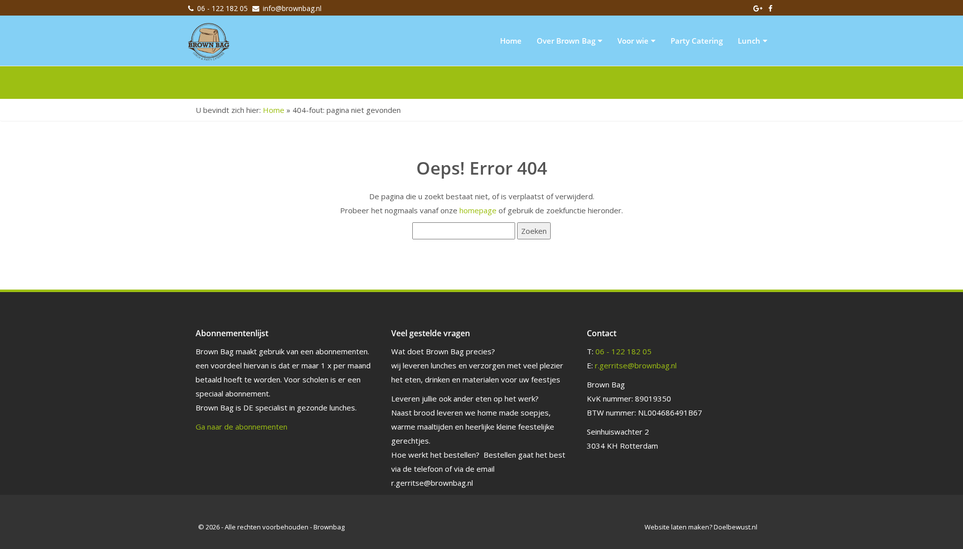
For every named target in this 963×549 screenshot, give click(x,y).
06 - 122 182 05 (222, 8)
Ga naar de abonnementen (241, 427)
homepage (478, 210)
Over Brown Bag (566, 41)
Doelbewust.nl (735, 526)
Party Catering (697, 41)
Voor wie (633, 41)
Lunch (749, 41)
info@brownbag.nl (292, 8)
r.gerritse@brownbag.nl (636, 365)
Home (511, 41)
